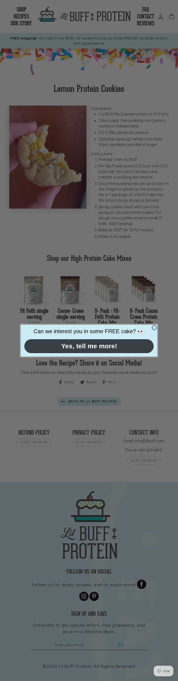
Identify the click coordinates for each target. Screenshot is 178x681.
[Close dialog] (154, 327)
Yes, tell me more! (89, 346)
